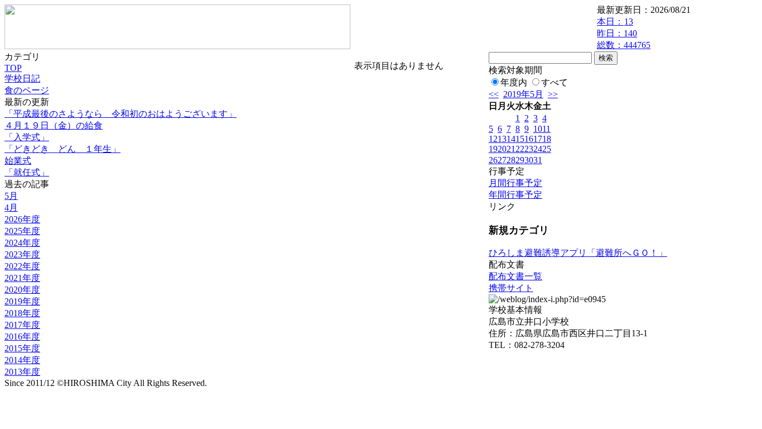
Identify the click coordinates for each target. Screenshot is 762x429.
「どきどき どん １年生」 (62, 149)
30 (528, 160)
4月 (11, 207)
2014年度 (22, 360)
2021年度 (22, 278)
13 (502, 139)
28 (511, 160)
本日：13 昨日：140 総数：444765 (623, 33)
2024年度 (22, 242)
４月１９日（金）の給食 (53, 125)
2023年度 (22, 254)
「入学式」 (26, 137)
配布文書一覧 (515, 276)
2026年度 (22, 219)
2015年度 (22, 348)
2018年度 (22, 313)
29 (519, 160)
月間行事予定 (515, 183)
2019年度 (22, 301)
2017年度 (22, 325)
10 (537, 129)
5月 (11, 196)
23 (528, 149)
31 (537, 160)
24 (537, 149)
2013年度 (22, 371)
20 (502, 149)
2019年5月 (523, 94)
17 (537, 139)
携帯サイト (511, 288)
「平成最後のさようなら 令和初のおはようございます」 (120, 113)
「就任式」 (26, 172)
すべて (554, 82)
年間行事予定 (515, 194)
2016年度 (22, 336)
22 (519, 149)
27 (502, 160)
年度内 (513, 82)
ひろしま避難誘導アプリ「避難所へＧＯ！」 (578, 253)
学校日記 (22, 78)
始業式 (17, 160)
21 (511, 149)
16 (528, 139)
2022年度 (22, 266)
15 (519, 139)
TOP (13, 68)
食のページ (26, 90)
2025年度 (22, 231)
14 (511, 139)
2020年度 (22, 289)
